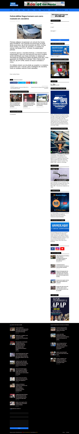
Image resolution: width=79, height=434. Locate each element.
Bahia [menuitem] (21, 10)
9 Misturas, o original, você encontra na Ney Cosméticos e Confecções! (22, 337)
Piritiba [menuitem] (37, 10)
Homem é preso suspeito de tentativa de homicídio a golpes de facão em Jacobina (29, 104)
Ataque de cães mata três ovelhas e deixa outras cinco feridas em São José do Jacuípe (62, 288)
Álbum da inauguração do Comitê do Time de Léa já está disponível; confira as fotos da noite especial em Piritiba (62, 274)
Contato (67, 432)
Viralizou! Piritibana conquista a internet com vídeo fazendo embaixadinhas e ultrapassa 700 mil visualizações (21, 387)
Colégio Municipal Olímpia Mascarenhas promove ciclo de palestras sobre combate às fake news (22, 396)
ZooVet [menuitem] (16, 10)
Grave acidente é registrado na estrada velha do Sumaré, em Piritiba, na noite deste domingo (22, 329)
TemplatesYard (27, 432)
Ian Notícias (13, 21)
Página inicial (12, 13)
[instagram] (57, 248)
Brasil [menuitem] (26, 10)
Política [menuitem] (31, 10)
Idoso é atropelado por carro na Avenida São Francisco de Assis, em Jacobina (15, 104)
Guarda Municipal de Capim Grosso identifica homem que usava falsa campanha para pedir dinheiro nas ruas (22, 355)
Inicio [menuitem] (11, 10)
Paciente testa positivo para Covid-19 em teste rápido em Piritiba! (61, 329)
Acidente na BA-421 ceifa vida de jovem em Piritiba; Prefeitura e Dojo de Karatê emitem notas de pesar (22, 363)
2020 (37, 432)
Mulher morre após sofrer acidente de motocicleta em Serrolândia (21, 403)
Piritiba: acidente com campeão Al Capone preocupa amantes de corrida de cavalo (61, 360)
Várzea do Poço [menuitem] (61, 10)
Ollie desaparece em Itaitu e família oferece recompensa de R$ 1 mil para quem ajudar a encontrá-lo (62, 258)
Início (64, 432)
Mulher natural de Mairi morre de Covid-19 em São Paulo (62, 353)
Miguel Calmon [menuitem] (44, 10)
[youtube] (62, 248)
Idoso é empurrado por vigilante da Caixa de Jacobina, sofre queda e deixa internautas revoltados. (61, 346)
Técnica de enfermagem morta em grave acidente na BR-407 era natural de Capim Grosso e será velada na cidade (22, 371)
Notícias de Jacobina (20, 13)
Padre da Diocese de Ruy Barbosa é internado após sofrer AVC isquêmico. (21, 379)
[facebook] (53, 248)
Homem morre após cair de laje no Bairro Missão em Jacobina (42, 104)
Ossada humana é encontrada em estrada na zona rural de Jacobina (62, 266)
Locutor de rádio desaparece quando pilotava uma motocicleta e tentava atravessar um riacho (62, 337)
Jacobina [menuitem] (52, 10)
